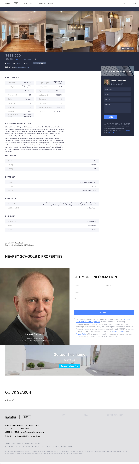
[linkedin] (13, 456)
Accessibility (68, 446)
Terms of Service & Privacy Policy (15, 446)
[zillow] (19, 456)
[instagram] (25, 456)
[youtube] (31, 456)
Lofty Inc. (15, 443)
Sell (32, 3)
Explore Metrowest (45, 3)
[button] (11, 3)
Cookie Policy (30, 446)
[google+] (37, 456)
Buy (25, 3)
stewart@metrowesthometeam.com (32, 432)
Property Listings (53, 446)
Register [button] (124, 3)
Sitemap (61, 446)
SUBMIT (104, 312)
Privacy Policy (111, 132)
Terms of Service (118, 332)
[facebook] (7, 456)
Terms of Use (126, 130)
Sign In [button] (133, 3)
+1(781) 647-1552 (116, 84)
